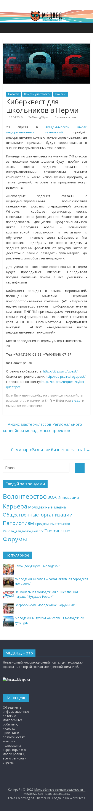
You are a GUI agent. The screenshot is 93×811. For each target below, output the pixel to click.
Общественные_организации (38, 514)
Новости (13, 94)
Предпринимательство (52, 524)
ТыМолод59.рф (38, 117)
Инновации (68, 497)
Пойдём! (60, 94)
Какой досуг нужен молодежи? (37, 566)
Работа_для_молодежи (20, 531)
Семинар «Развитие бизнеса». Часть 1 (50, 449)
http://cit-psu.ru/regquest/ (66, 376)
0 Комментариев (65, 117)
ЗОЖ (52, 497)
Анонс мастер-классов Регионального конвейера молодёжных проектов (42, 427)
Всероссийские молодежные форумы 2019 (46, 605)
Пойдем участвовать (37, 94)
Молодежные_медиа (47, 507)
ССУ (41, 531)
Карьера (15, 506)
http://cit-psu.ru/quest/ (60, 371)
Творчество (57, 531)
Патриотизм (18, 522)
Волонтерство (25, 496)
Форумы (15, 539)
